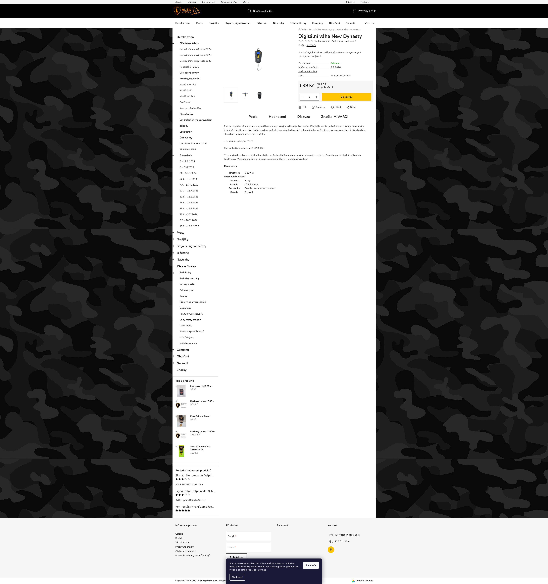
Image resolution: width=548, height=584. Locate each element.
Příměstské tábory (189, 43)
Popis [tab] (253, 116)
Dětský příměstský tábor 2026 (195, 60)
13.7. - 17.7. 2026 (189, 226)
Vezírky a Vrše (187, 284)
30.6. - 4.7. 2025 (189, 179)
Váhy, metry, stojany (190, 319)
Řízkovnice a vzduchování (193, 302)
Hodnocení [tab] (277, 116)
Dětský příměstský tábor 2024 (195, 49)
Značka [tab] (334, 116)
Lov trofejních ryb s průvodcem (196, 120)
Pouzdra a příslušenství (192, 331)
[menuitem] (182, 23)
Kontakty (192, 2)
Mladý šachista (187, 96)
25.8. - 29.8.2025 (189, 208)
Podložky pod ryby (189, 278)
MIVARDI (311, 45)
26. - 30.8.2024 (188, 173)
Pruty (180, 233)
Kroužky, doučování (190, 78)
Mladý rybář (186, 90)
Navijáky (182, 239)
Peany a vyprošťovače (191, 313)
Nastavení (237, 577)
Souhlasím (310, 565)
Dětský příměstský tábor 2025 (195, 55)
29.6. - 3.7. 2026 (189, 214)
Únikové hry (186, 137)
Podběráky (185, 272)
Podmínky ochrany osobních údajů (192, 555)
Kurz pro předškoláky (190, 108)
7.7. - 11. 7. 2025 (189, 184)
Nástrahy (183, 260)
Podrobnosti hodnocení (344, 41)
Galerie (178, 2)
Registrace (365, 2)
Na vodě (182, 363)
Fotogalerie (186, 155)
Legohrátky (186, 131)
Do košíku (346, 96)
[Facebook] (331, 549)
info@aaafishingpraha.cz (347, 534)
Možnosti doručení (307, 71)
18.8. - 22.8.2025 (189, 202)
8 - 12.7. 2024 (187, 161)
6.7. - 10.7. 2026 (189, 220)
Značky (182, 370)
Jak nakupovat (208, 2)
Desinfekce (186, 308)
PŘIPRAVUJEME (188, 149)
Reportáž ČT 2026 (189, 67)
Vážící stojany (187, 337)
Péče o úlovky (186, 266)
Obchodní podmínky (185, 551)
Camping (183, 350)
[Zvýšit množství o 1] (316, 96)
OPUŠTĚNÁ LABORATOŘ (193, 143)
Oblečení (183, 356)
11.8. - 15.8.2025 (189, 196)
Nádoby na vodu (188, 343)
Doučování (185, 102)
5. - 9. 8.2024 (187, 167)
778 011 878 (342, 541)
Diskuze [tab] (303, 116)
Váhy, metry (186, 325)
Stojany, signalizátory (191, 246)
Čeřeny (183, 296)
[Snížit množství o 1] (302, 96)
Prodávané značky (229, 2)
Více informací (259, 569)
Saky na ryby (186, 290)
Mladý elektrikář (188, 84)
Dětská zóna (185, 37)
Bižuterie (183, 253)
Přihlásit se (236, 557)
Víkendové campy (189, 72)
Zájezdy (184, 125)
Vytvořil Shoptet (364, 580)
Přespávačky (186, 114)
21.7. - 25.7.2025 (189, 190)
